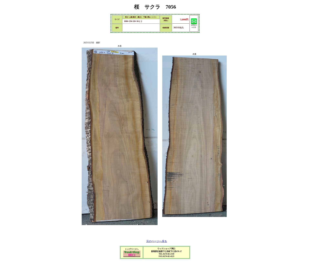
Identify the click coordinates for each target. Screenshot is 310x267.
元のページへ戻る (156, 241)
